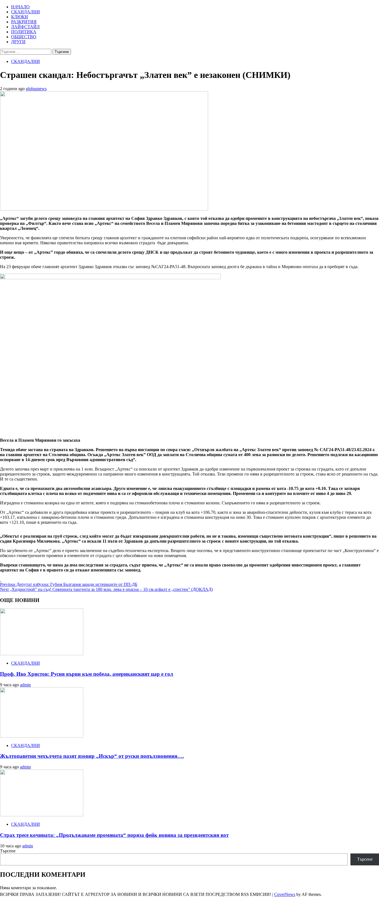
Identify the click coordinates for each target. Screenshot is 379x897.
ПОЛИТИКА (23, 31)
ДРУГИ (18, 41)
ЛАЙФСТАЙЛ (25, 26)
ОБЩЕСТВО (23, 36)
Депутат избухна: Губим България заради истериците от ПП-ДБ (68, 584)
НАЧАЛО (20, 6)
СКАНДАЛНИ (25, 11)
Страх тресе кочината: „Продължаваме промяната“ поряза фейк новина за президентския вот (114, 835)
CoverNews (284, 894)
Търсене (8, 850)
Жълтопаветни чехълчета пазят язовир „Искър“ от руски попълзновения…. (92, 756)
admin (25, 684)
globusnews (36, 88)
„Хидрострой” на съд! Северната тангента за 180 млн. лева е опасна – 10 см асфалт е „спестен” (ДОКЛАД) (106, 589)
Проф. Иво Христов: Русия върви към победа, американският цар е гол (86, 674)
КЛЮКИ (19, 16)
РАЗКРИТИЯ (24, 21)
